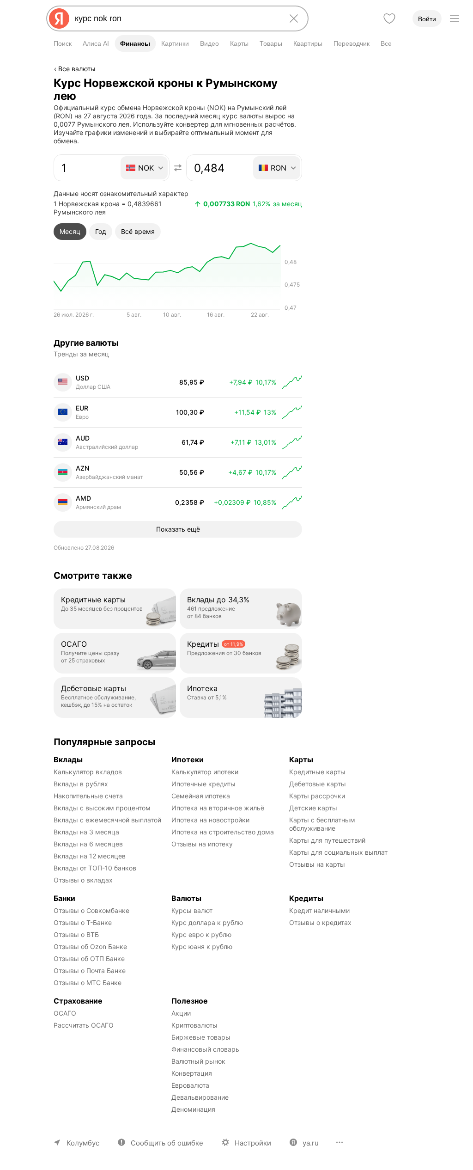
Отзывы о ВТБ (76, 934)
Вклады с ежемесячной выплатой (107, 820)
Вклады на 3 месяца (86, 832)
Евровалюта (190, 1085)
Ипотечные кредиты (203, 784)
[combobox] (175, 18)
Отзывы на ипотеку (202, 844)
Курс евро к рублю (201, 934)
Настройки (253, 1143)
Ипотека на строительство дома (222, 832)
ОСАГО (65, 1013)
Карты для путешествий (327, 840)
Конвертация (191, 1073)
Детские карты (313, 808)
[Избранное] (389, 18)
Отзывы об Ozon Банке (90, 946)
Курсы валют (191, 910)
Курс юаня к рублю (201, 946)
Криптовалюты (194, 1025)
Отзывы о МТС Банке (87, 982)
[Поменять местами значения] (178, 167)
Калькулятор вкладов (88, 772)
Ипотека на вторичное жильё (217, 808)
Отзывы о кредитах (320, 922)
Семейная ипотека (200, 796)
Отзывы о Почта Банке (90, 970)
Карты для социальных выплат (338, 852)
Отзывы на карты (317, 864)
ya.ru (311, 1143)
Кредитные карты (317, 772)
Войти (427, 19)
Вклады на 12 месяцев (90, 856)
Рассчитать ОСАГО (84, 1025)
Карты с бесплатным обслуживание (323, 824)
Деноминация (193, 1109)
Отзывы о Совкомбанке (91, 910)
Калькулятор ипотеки (204, 772)
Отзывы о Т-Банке (83, 922)
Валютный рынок (198, 1061)
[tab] (70, 231)
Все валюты (77, 69)
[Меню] (454, 18)
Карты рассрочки (317, 796)
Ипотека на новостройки (210, 820)
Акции (181, 1013)
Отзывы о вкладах (83, 880)
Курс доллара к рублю (207, 922)
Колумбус (83, 1143)
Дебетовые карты (317, 784)
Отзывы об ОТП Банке (89, 958)
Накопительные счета (88, 796)
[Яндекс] (59, 18)
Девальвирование (200, 1097)
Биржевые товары (200, 1037)
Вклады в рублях (81, 784)
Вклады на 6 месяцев (88, 844)
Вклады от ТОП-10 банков (95, 868)
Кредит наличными (319, 910)
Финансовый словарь (205, 1049)
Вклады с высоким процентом (102, 808)
